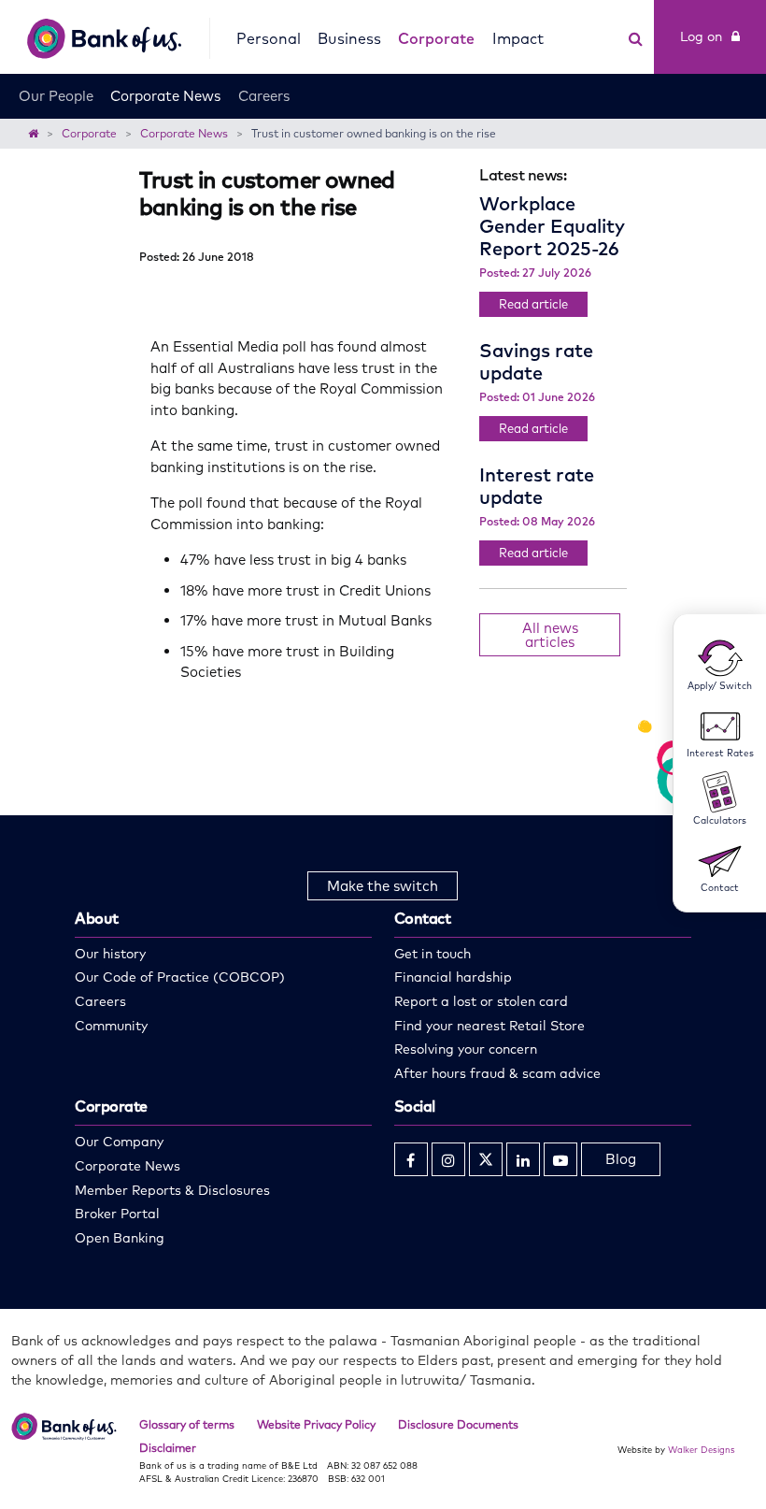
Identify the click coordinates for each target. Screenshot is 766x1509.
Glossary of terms (186, 1424)
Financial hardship (453, 977)
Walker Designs (701, 1449)
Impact (518, 38)
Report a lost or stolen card (481, 1001)
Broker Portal (117, 1213)
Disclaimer (167, 1448)
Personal (268, 38)
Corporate (436, 38)
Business (349, 38)
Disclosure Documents (458, 1424)
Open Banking (119, 1237)
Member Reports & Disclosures (172, 1190)
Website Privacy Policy (316, 1424)
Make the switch (382, 886)
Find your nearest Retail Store (489, 1025)
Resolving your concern (465, 1049)
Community (111, 1025)
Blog (620, 1159)
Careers (264, 96)
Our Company (119, 1141)
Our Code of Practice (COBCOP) (180, 977)
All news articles (550, 635)
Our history (110, 953)
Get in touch (432, 953)
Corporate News (165, 96)
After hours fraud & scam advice (497, 1073)
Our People (56, 96)
